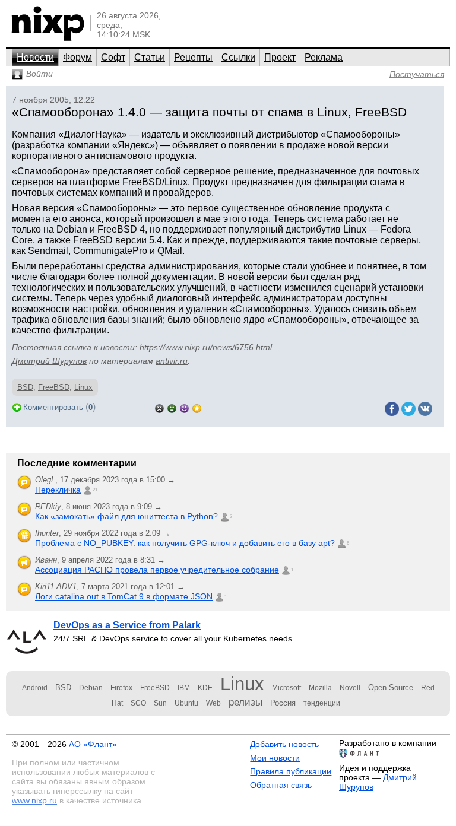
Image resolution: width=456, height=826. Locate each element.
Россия (283, 702)
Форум (77, 57)
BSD (25, 387)
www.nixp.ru (34, 800)
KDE (205, 687)
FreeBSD (53, 387)
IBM (184, 687)
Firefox (121, 687)
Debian (91, 687)
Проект (280, 57)
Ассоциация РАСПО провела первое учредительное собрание (157, 569)
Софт (113, 57)
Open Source (390, 687)
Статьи (149, 57)
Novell (350, 687)
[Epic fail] (159, 407)
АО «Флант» (93, 744)
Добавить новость (284, 744)
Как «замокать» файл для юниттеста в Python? (126, 516)
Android (35, 687)
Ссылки (238, 57)
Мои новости (275, 758)
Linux (83, 387)
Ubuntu (186, 703)
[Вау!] (196, 407)
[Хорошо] (184, 407)
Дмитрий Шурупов (49, 361)
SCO (138, 703)
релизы (245, 702)
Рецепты (193, 57)
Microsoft (286, 687)
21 (95, 490)
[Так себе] (171, 407)
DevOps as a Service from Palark (127, 625)
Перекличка (58, 489)
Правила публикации (290, 771)
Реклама (324, 57)
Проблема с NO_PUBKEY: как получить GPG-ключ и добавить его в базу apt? (185, 543)
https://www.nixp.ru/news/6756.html (206, 347)
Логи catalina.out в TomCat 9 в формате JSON (124, 596)
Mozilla (320, 687)
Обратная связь (281, 785)
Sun (160, 703)
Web (213, 703)
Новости (35, 57)
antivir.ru (172, 361)
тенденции (321, 703)
